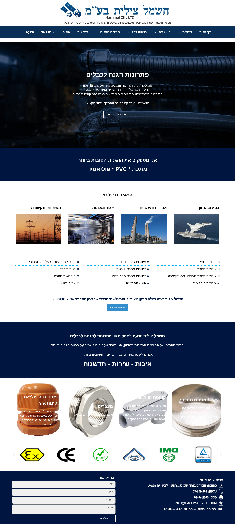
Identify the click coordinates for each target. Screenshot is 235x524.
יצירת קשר (48, 32)
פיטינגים (164, 32)
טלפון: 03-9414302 (206, 491)
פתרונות (82, 32)
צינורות (187, 32)
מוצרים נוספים (110, 32)
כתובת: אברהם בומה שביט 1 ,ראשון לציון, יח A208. (183, 485)
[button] (14, 455)
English (29, 32)
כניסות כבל (139, 32)
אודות (66, 32)
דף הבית (205, 32)
